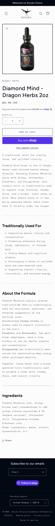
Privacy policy (42, 516)
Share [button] (8, 440)
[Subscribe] (42, 472)
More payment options (27, 148)
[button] (6, 13)
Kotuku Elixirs (20, 512)
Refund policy (23, 516)
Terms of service (29, 520)
